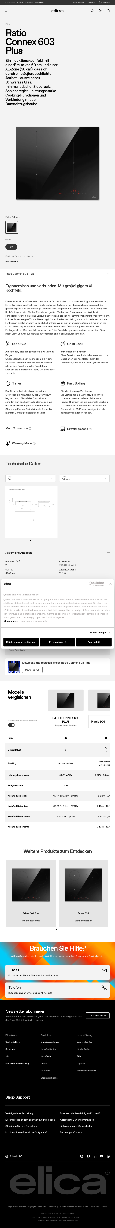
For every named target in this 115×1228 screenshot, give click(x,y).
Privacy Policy (53, 1207)
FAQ (79, 1056)
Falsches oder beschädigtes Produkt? (80, 1113)
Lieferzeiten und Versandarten (76, 1126)
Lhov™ (44, 1063)
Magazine (81, 1063)
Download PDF (32, 669)
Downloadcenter (84, 1041)
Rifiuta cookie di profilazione (21, 642)
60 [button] (11, 246)
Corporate (10, 1049)
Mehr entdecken (31, 920)
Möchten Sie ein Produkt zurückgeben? (26, 1132)
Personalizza (56, 642)
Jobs (7, 1056)
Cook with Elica (12, 1041)
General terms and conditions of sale (73, 1207)
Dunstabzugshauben (50, 1041)
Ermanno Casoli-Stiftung (17, 1063)
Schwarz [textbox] (66, 479)
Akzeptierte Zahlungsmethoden (77, 1119)
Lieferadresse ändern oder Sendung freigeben (30, 1119)
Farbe (64, 477)
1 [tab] (30, 540)
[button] (11, 227)
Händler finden (83, 1049)
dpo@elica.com (72, 1220)
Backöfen (45, 1070)
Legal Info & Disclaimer (17, 1207)
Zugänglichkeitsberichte (37, 1207)
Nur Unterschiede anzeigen (22, 720)
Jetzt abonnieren (98, 1015)
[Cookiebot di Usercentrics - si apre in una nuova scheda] (91, 584)
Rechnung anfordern (71, 1132)
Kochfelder (46, 1056)
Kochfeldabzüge (48, 1049)
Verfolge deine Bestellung (19, 1113)
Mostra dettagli (98, 632)
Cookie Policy (94, 1207)
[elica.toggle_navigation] (6, 10)
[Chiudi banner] (110, 584)
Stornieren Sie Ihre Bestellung (21, 1126)
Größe (10, 477)
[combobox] (30, 478)
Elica (7, 24)
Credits (104, 1207)
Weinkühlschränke (49, 1077)
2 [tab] (32, 540)
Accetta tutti (94, 642)
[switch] (11, 725)
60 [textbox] (9, 479)
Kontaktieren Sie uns (86, 1070)
